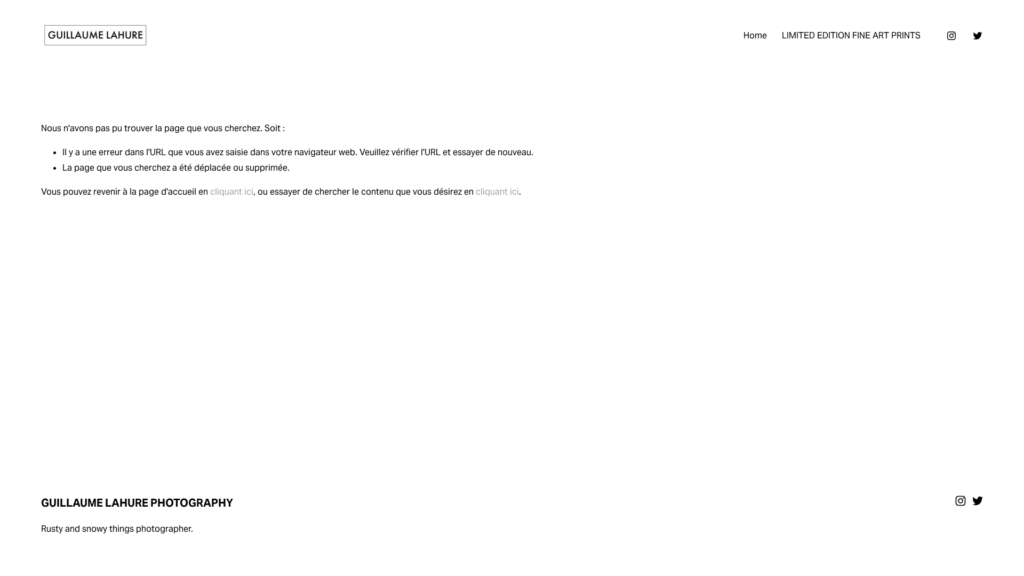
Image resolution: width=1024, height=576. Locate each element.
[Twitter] (977, 35)
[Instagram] (951, 35)
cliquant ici (231, 191)
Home (755, 35)
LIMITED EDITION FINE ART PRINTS (851, 35)
